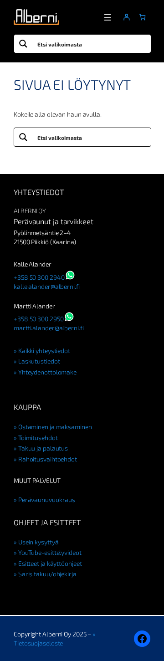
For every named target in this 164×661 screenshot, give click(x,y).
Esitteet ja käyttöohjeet (50, 563)
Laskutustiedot (39, 361)
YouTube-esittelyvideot (50, 552)
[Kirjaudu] (126, 17)
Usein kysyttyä (38, 542)
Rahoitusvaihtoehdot (47, 459)
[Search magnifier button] (23, 44)
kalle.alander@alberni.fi (47, 286)
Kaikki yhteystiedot (44, 350)
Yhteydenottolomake (47, 372)
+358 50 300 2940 (39, 277)
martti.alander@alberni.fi (49, 328)
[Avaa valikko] (107, 17)
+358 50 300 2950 (38, 319)
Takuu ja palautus (43, 448)
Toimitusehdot (38, 437)
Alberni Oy (30, 211)
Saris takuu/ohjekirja (47, 574)
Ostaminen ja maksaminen (55, 426)
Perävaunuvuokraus (46, 499)
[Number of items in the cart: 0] (142, 17)
